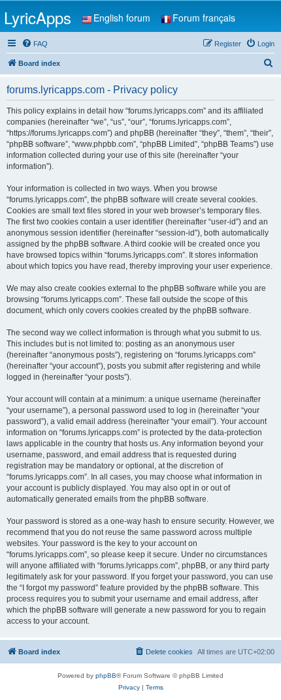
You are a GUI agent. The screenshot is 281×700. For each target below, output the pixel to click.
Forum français (204, 17)
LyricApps (37, 17)
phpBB (105, 675)
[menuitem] (35, 44)
